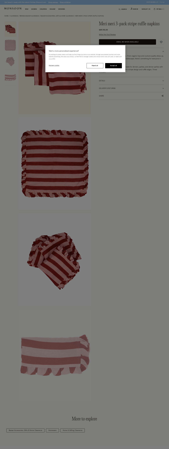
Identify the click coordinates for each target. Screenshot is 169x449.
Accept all (113, 65)
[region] (85, 58)
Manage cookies (54, 65)
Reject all (95, 65)
